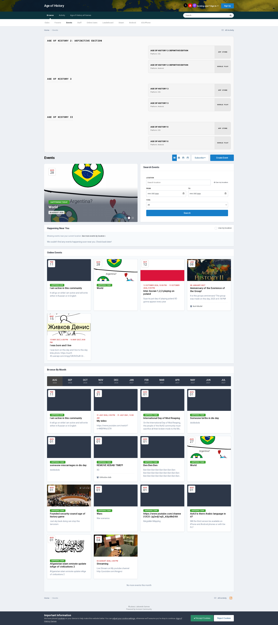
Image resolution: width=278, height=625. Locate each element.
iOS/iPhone (145, 23)
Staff (79, 23)
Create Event (222, 158)
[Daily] (187, 158)
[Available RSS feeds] (231, 598)
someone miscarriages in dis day (68, 465)
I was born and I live (60, 345)
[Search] (230, 15)
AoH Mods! (197, 306)
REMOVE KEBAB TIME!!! (110, 465)
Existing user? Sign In (207, 6)
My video (102, 420)
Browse (50, 15)
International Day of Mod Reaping (161, 418)
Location (150, 178)
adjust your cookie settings (123, 618)
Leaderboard (108, 23)
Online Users (92, 23)
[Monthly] (179, 158)
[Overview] (174, 158)
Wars (99, 513)
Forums (58, 23)
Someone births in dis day (204, 418)
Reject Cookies (224, 618)
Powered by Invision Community (139, 609)
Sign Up (227, 6)
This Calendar (218, 15)
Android (132, 23)
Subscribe (199, 158)
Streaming (102, 563)
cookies (61, 618)
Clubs (47, 23)
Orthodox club (105, 477)
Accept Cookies (203, 618)
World (100, 288)
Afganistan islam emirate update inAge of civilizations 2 (68, 565)
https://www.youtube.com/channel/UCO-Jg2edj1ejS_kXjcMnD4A (162, 515)
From (148, 188)
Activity (62, 15)
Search (187, 213)
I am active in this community (66, 288)
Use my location (225, 228)
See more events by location (93, 236)
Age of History (54, 6)
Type (148, 200)
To (189, 188)
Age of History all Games (80, 15)
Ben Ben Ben (150, 465)
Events (69, 23)
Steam (121, 23)
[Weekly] (183, 158)
